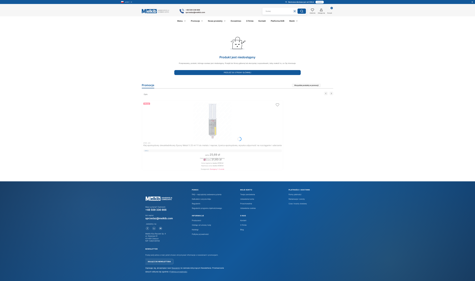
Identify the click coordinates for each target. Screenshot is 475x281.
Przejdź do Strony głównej (237, 72)
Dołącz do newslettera (159, 262)
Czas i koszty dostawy (298, 204)
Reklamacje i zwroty (297, 199)
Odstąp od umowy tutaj (201, 225)
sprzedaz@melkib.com (159, 218)
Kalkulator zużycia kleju (201, 199)
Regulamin (196, 204)
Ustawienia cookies (248, 208)
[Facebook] (147, 228)
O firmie (243, 225)
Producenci (196, 220)
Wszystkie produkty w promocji (306, 85)
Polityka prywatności (200, 234)
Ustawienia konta (247, 199)
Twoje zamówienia (247, 194)
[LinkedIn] (154, 228)
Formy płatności (295, 194)
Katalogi (195, 230)
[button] (301, 11)
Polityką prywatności (178, 272)
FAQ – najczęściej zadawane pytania (206, 194)
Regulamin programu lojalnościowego (207, 208)
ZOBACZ (319, 2)
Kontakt (243, 220)
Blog (242, 230)
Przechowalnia (246, 204)
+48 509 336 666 (155, 209)
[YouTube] (160, 228)
